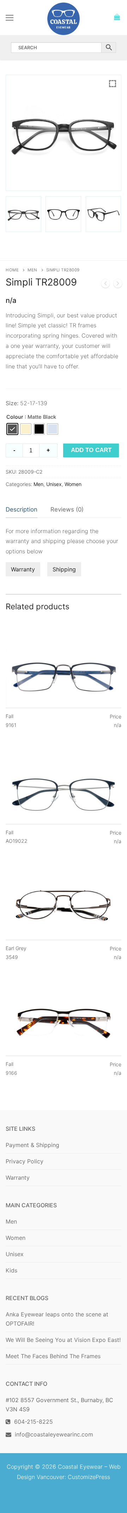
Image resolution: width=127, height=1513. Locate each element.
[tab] (21, 510)
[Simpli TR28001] (105, 284)
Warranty (23, 569)
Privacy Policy (24, 1161)
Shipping (64, 569)
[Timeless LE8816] (118, 284)
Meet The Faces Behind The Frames (53, 1356)
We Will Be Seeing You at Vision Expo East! (63, 1339)
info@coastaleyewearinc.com (54, 1434)
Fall (11, 720)
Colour (14, 417)
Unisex (54, 484)
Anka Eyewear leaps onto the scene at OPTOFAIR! (57, 1319)
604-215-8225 (32, 1421)
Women (73, 484)
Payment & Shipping (32, 1144)
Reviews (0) (67, 509)
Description (21, 509)
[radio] (12, 429)
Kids (11, 1270)
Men (32, 269)
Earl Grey (16, 952)
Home (12, 269)
